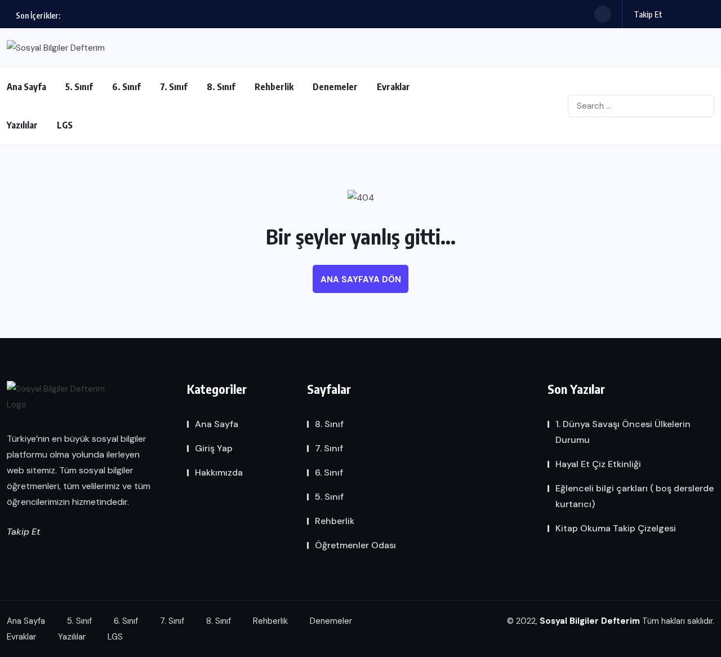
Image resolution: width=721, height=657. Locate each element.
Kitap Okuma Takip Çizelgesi (615, 528)
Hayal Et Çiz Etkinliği (598, 464)
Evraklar (393, 86)
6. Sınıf (126, 86)
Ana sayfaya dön (361, 279)
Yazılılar (22, 125)
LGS (65, 125)
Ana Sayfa (26, 86)
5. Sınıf (79, 86)
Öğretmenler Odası (355, 545)
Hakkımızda (219, 472)
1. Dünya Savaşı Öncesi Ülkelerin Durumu (623, 432)
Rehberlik (274, 86)
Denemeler (335, 86)
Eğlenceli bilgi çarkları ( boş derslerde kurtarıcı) (634, 496)
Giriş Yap (214, 448)
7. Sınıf (174, 86)
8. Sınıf (221, 86)
